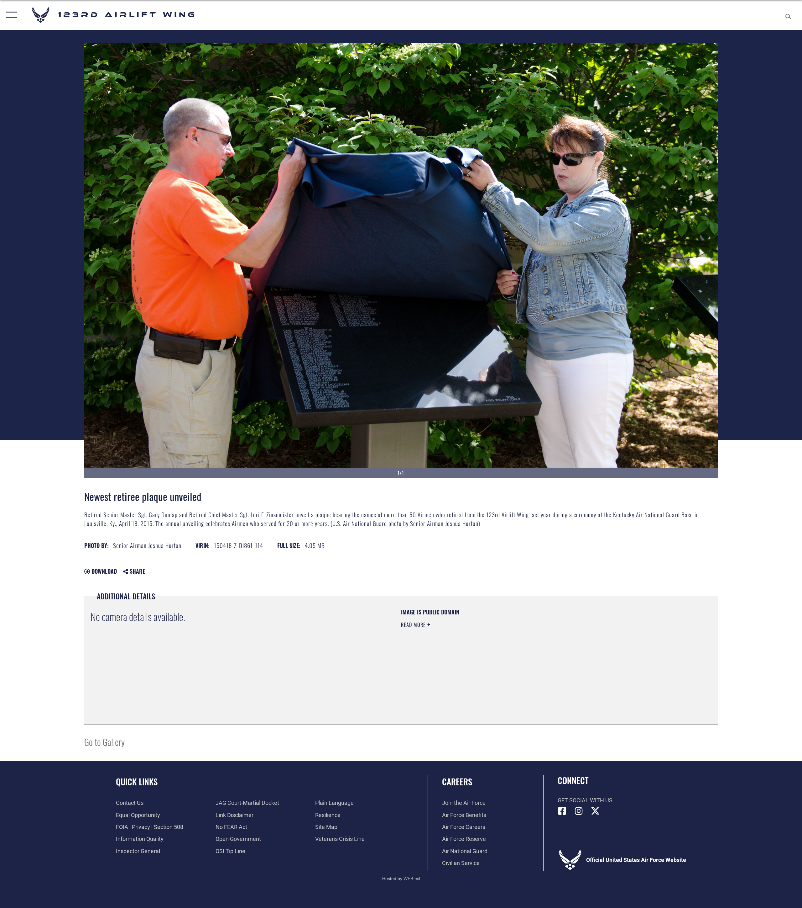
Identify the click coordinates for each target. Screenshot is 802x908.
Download (103, 571)
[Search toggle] (788, 15)
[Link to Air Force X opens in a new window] (595, 811)
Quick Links (137, 781)
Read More (414, 625)
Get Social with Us (585, 800)
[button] (10, 15)
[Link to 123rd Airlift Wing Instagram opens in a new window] (578, 811)
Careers (457, 781)
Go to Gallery (104, 741)
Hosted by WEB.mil (401, 878)
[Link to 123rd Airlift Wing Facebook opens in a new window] (562, 811)
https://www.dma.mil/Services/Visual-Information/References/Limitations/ (474, 655)
